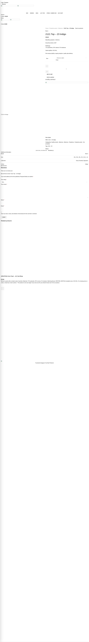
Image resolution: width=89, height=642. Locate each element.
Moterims (60, 28)
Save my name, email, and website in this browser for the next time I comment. (19, 213)
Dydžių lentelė (54, 142)
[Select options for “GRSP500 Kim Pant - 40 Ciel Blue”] (2, 288)
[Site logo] (9, 8)
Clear (57, 60)
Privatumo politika (15, 358)
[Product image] (14, 262)
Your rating (4, 179)
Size (47, 58)
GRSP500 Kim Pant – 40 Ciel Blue (12, 276)
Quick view (2, 291)
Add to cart (50, 74)
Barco (46, 31)
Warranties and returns (36, 354)
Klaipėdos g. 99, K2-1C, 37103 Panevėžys (76, 354)
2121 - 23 (50, 146)
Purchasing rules (34, 349)
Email (2, 206)
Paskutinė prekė (53, 28)
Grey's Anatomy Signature (82, 160)
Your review (4, 184)
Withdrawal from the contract (37, 356)
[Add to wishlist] (2, 285)
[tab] (41, 150)
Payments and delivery (36, 351)
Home (46, 28)
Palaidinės (71, 142)
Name (2, 199)
